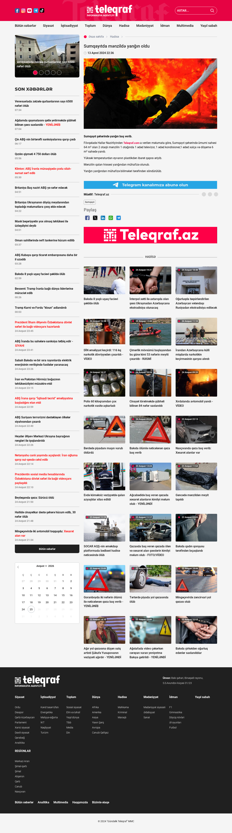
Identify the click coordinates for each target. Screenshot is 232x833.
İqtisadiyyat (69, 26)
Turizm (44, 732)
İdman (165, 26)
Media (69, 727)
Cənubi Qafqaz (100, 732)
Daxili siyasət (22, 732)
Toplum (90, 26)
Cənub (18, 786)
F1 (170, 707)
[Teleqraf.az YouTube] (29, 10)
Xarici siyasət (22, 727)
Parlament (21, 722)
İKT (42, 722)
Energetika (47, 712)
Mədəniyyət (145, 26)
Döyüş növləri (176, 717)
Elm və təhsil (73, 712)
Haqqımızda (80, 802)
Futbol (173, 727)
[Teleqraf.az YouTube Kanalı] (150, 235)
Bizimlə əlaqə (100, 802)
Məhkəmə (123, 707)
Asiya (95, 717)
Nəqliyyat (46, 727)
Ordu (17, 707)
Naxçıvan (20, 791)
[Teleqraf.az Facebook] (17, 10)
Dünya (107, 26)
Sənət (147, 717)
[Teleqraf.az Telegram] (36, 10)
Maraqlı (122, 717)
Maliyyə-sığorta (49, 717)
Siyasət (48, 26)
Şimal (18, 771)
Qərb (17, 781)
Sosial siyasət (74, 707)
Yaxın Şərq (98, 722)
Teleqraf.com (131, 143)
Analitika (20, 742)
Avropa (96, 727)
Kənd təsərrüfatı (50, 707)
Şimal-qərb (21, 766)
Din (68, 732)
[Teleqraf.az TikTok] (42, 10)
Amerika (96, 712)
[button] (35, 72)
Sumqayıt (89, 202)
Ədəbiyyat (149, 712)
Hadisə (124, 26)
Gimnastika (175, 712)
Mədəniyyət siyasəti (154, 707)
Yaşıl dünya (72, 717)
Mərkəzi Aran (22, 761)
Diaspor (19, 712)
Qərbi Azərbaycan (25, 717)
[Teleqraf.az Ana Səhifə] (109, 10)
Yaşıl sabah (208, 26)
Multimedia (185, 26)
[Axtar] (212, 10)
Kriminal (122, 712)
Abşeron (19, 776)
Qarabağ (20, 737)
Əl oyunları (175, 722)
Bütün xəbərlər (25, 26)
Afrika (95, 707)
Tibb (68, 722)
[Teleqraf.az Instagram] (23, 10)
